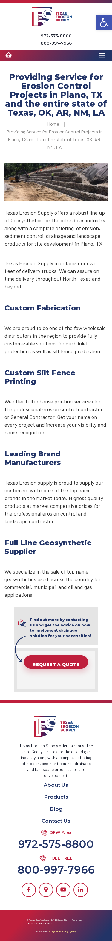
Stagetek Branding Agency (62, 931)
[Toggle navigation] (103, 57)
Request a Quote (56, 664)
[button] (104, 22)
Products (56, 797)
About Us (56, 785)
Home (53, 124)
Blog (56, 809)
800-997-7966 (56, 43)
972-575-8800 (56, 36)
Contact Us (56, 821)
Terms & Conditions (39, 923)
